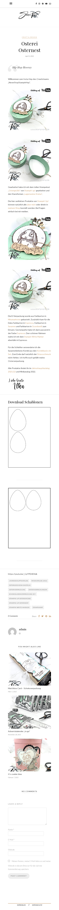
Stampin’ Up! (43, 201)
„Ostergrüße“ (14, 190)
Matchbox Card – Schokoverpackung (24, 688)
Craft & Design (29, 37)
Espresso (29, 323)
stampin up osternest (18, 603)
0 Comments (13, 616)
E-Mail (11, 840)
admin (22, 629)
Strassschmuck (44, 354)
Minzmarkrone (14, 319)
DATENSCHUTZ (37, 905)
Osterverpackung (17, 589)
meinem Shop (14, 208)
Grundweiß (37, 326)
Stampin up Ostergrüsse (20, 598)
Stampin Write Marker (34, 336)
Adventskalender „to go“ (19, 731)
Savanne (12, 326)
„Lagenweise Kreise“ (33, 194)
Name (11, 829)
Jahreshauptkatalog (18, 581)
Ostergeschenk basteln (20, 585)
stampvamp (38, 607)
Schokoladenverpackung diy (22, 594)
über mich (31, 204)
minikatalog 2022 (39, 581)
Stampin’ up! (30, 190)
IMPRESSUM (21, 905)
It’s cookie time (15, 774)
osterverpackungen (38, 589)
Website (11, 850)
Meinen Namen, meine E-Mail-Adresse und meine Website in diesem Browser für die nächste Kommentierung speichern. (29, 865)
